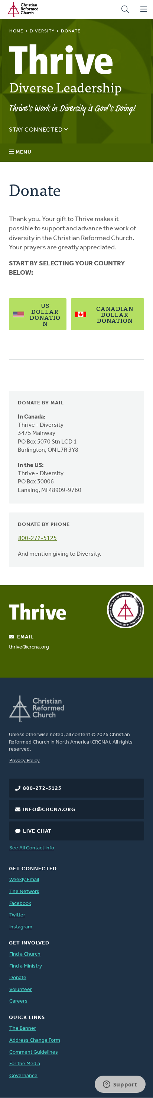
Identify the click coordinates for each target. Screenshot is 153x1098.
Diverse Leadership (65, 86)
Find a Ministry (25, 966)
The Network (24, 892)
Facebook (20, 903)
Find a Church (24, 954)
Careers (18, 1001)
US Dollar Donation (45, 314)
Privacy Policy (24, 761)
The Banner (22, 1028)
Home (16, 31)
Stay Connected (36, 130)
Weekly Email (24, 880)
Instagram (20, 927)
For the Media (24, 1064)
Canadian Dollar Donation (114, 314)
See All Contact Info (31, 848)
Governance (23, 1076)
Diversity (42, 31)
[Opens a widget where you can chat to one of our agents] (120, 1085)
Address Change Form (34, 1040)
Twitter (17, 915)
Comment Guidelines (33, 1052)
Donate (17, 978)
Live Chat (37, 831)
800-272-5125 (37, 539)
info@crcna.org (49, 810)
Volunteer (20, 990)
